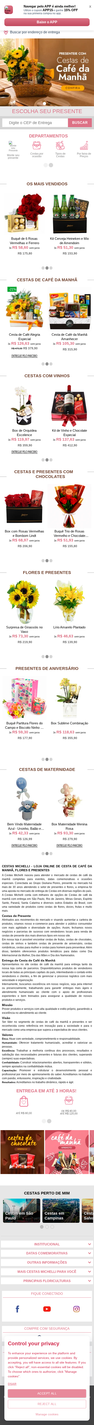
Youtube (47, 1309)
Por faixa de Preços (84, 155)
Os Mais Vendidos (47, 184)
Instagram (76, 1309)
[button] (44, 103)
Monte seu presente (13, 156)
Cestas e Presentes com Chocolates (43, 474)
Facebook (17, 1309)
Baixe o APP (47, 22)
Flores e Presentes (47, 572)
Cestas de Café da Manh (47, 280)
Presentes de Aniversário (47, 668)
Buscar (80, 122)
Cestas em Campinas (54, 1215)
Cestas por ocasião (36, 155)
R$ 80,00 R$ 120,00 (69, 1112)
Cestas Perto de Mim (47, 1193)
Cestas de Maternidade (47, 769)
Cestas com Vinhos (47, 375)
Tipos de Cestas (60, 155)
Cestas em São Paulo (19, 1215)
